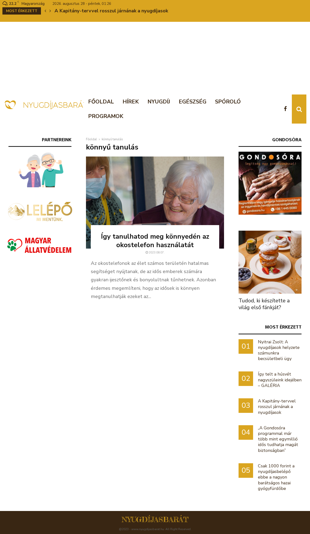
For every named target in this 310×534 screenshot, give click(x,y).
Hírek (131, 101)
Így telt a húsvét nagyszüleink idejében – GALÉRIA (280, 379)
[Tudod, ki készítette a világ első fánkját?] (270, 262)
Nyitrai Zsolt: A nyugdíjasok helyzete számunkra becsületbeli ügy (279, 350)
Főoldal (101, 101)
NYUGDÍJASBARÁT (155, 519)
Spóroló (228, 101)
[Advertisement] (155, 58)
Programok (105, 116)
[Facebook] (286, 109)
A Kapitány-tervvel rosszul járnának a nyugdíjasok (111, 11)
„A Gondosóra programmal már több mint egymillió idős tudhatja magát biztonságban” (278, 439)
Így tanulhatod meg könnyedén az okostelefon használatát (155, 241)
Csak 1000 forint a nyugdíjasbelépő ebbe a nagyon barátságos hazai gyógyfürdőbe (276, 477)
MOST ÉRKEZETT (283, 327)
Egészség (192, 101)
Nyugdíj (158, 101)
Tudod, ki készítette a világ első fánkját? (264, 304)
